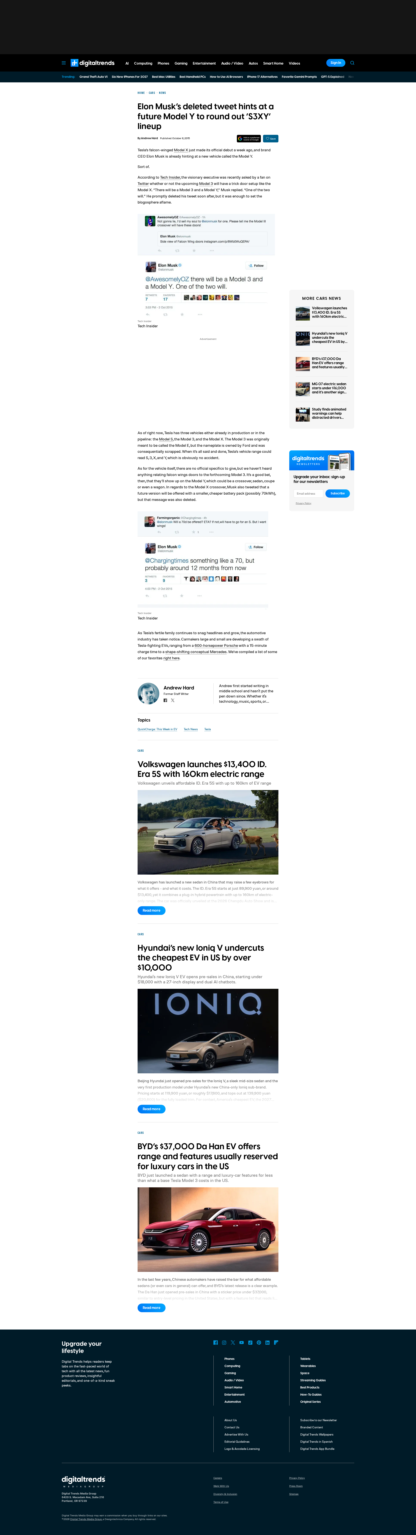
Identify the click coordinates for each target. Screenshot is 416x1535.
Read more (151, 910)
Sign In (336, 62)
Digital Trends (85, 69)
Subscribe (338, 493)
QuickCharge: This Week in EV (157, 729)
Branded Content (311, 1427)
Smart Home (233, 1387)
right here (171, 657)
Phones (229, 1359)
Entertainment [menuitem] (204, 63)
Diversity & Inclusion (225, 1494)
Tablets (305, 1359)
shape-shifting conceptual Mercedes (196, 651)
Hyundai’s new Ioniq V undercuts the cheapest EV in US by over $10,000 (330, 340)
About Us (230, 1420)
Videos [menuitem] (294, 63)
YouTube (241, 1342)
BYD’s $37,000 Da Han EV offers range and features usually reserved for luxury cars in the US (328, 367)
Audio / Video (234, 1380)
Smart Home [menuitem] (273, 63)
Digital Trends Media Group (86, 1519)
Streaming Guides (313, 1380)
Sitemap (294, 1494)
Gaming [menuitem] (181, 63)
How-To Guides (311, 1395)
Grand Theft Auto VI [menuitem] (93, 77)
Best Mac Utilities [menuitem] (163, 77)
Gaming (230, 1373)
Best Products (309, 1387)
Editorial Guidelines (237, 1441)
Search (352, 63)
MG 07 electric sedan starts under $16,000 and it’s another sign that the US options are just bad (329, 392)
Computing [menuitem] (143, 63)
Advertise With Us (236, 1434)
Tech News (191, 729)
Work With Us (221, 1486)
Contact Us (231, 1427)
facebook (165, 700)
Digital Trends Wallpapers (316, 1434)
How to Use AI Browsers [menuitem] (226, 77)
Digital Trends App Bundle (317, 1448)
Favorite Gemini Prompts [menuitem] (299, 77)
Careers (217, 1478)
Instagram (224, 1342)
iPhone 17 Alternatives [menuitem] (262, 77)
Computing (232, 1366)
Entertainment (234, 1395)
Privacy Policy (303, 503)
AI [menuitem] (127, 63)
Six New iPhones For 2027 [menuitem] (130, 77)
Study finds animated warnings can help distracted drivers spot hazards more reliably (329, 418)
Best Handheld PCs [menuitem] (193, 77)
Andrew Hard (149, 138)
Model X (181, 149)
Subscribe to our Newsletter (318, 1420)
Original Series (310, 1402)
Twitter (143, 183)
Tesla (207, 729)
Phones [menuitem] (163, 63)
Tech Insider (170, 177)
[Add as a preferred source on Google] (249, 138)
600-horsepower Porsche (216, 645)
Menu (63, 63)
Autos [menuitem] (253, 63)
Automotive (232, 1402)
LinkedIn (267, 1342)
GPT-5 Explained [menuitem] (332, 77)
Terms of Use (220, 1502)
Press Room (296, 1486)
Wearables (308, 1366)
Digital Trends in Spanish (316, 1441)
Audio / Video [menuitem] (232, 63)
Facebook (215, 1342)
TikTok (250, 1342)
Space (304, 1373)
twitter (172, 700)
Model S (166, 439)
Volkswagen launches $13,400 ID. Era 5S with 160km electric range (329, 314)
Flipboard (276, 1342)
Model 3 (206, 183)
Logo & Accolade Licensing (242, 1448)
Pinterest (259, 1342)
